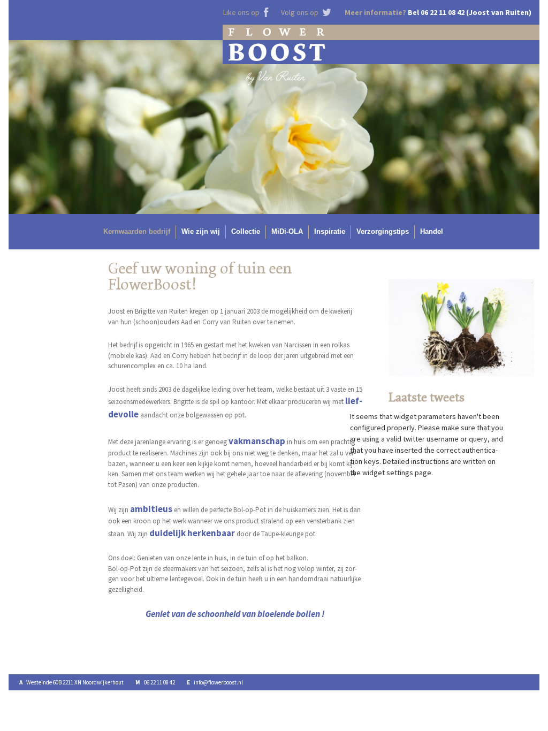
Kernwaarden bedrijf (136, 231)
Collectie (245, 231)
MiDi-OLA (287, 231)
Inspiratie (329, 231)
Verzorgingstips (382, 231)
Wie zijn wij (200, 231)
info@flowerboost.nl (218, 682)
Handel (431, 231)
